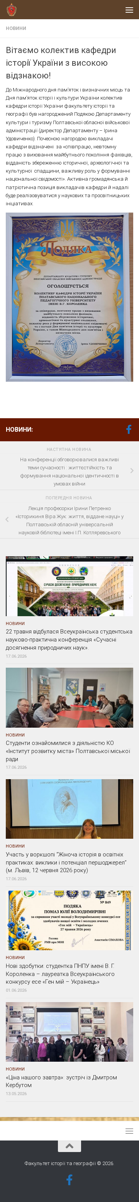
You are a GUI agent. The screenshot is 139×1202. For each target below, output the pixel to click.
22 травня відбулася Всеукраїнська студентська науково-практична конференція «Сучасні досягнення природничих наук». (69, 639)
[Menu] (129, 9)
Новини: (19, 429)
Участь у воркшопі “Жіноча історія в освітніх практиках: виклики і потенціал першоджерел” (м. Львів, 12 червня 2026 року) (66, 862)
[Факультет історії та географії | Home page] (13, 9)
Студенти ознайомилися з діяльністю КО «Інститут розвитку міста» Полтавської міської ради (68, 751)
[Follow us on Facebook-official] (128, 429)
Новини (16, 28)
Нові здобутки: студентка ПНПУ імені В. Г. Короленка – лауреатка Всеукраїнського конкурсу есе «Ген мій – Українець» (60, 974)
